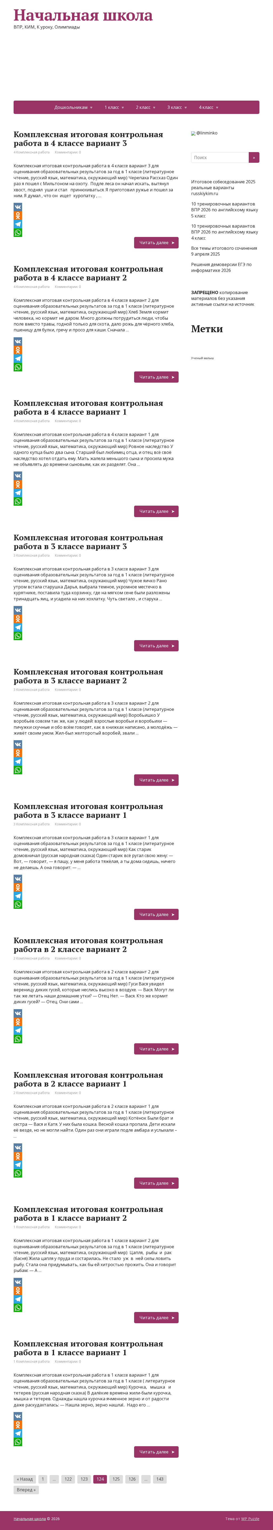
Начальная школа (30, 1518)
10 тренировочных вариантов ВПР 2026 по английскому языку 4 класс (224, 232)
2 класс (143, 107)
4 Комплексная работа (32, 152)
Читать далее (153, 242)
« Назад (25, 1479)
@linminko (207, 133)
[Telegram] (96, 224)
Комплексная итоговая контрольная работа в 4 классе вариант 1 (88, 407)
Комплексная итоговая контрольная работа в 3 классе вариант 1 (88, 810)
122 (68, 1479)
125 (116, 1479)
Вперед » (26, 1490)
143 (159, 1479)
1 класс (112, 107)
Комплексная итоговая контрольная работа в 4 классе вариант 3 (88, 138)
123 (84, 1479)
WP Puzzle (250, 1518)
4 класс (206, 107)
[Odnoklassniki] (96, 215)
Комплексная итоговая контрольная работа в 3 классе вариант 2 (88, 676)
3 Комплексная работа (32, 555)
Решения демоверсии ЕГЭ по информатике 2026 (221, 267)
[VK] (96, 207)
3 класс (174, 107)
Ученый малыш (202, 358)
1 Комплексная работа (32, 1227)
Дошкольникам (70, 107)
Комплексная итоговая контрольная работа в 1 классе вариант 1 (88, 1348)
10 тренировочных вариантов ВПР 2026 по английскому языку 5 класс (224, 210)
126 (132, 1479)
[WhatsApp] (96, 232)
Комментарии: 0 (68, 152)
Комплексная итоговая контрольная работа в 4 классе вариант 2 (88, 273)
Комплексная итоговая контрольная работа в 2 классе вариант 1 (88, 1079)
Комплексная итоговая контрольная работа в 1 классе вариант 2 (88, 1213)
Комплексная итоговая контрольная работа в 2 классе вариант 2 (88, 944)
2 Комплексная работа (32, 958)
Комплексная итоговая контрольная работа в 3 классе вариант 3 (88, 542)
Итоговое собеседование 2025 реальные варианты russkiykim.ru (223, 188)
